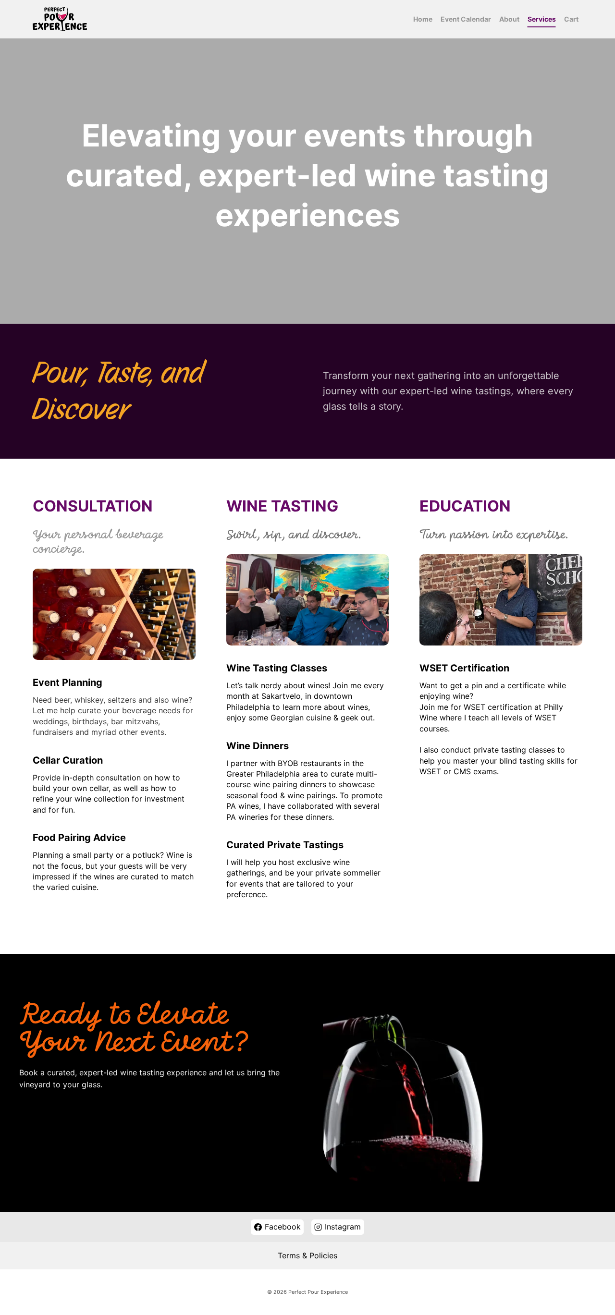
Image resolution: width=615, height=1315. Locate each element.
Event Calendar (466, 19)
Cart (571, 19)
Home (422, 19)
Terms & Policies (307, 1255)
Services (542, 19)
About (509, 19)
